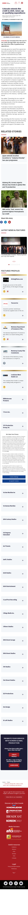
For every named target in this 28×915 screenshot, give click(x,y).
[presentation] (13, 261)
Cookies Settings (14, 476)
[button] (9, 264)
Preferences (14, 868)
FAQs (14, 851)
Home (4, 782)
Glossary (14, 853)
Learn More (14, 765)
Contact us (14, 847)
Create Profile (14, 755)
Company (14, 858)
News (8, 782)
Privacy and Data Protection (14, 866)
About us (14, 849)
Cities (14, 856)
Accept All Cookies (14, 481)
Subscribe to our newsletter (14, 797)
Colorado (4, 41)
